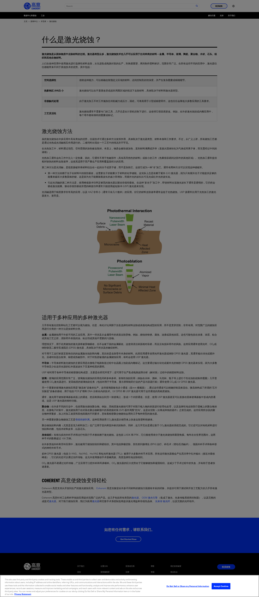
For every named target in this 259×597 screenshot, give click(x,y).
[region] (129, 586)
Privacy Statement (22, 594)
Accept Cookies (221, 586)
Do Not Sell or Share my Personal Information (188, 586)
